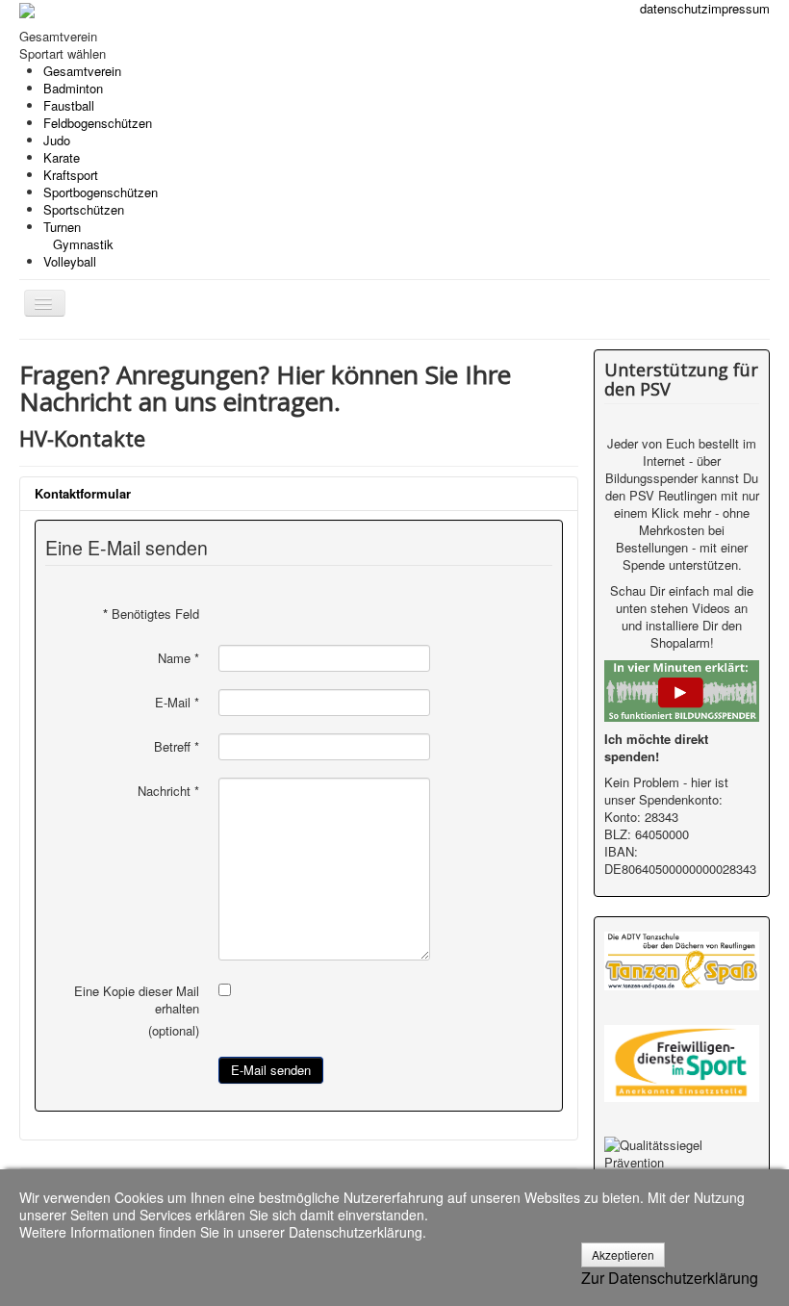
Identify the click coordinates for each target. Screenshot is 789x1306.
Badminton (73, 88)
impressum (739, 8)
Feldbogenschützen (97, 123)
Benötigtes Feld (151, 614)
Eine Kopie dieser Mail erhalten (136, 1000)
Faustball (68, 105)
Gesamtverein (82, 71)
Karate (61, 157)
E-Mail (177, 702)
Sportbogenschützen (100, 192)
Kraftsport (70, 175)
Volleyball (69, 261)
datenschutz (674, 8)
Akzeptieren (623, 1254)
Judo (56, 140)
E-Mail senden (271, 1070)
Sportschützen (83, 209)
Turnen (78, 235)
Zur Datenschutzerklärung (669, 1278)
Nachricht (168, 791)
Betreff (176, 746)
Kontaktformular (83, 493)
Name (178, 658)
